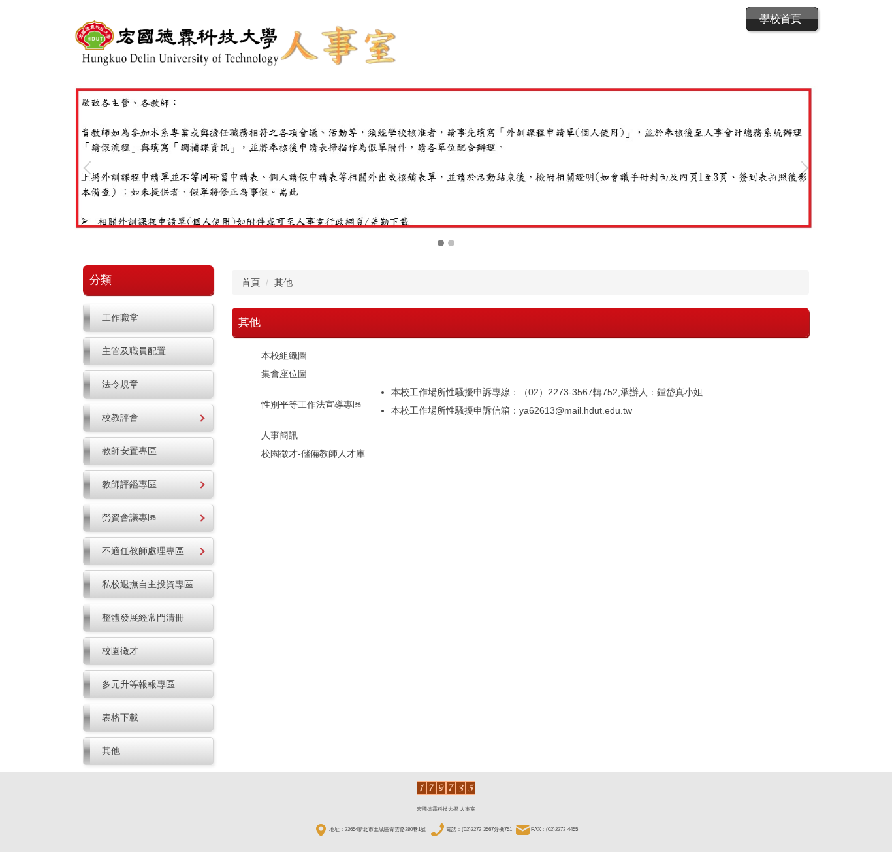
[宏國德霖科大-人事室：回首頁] (237, 45)
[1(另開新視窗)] (446, 158)
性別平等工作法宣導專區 (311, 404)
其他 (283, 282)
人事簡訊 (279, 435)
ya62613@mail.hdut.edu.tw (575, 410)
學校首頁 (780, 18)
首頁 (251, 282)
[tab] (441, 243)
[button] (90, 168)
